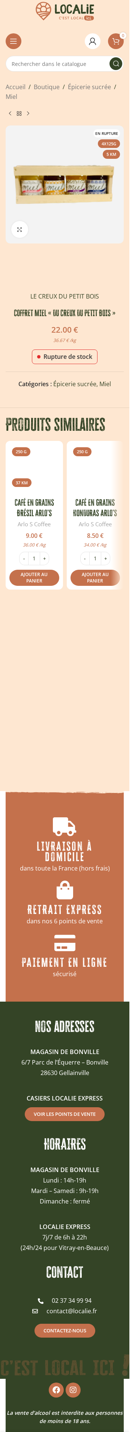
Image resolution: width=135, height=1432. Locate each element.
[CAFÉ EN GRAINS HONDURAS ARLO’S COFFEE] (95, 469)
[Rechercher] (116, 63)
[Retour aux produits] (19, 113)
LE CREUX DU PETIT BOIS (64, 296)
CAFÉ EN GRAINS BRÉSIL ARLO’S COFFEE (34, 513)
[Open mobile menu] (13, 41)
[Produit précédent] (10, 113)
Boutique (47, 87)
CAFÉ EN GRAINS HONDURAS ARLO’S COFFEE (95, 513)
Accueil (16, 87)
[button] (34, 578)
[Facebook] (56, 1389)
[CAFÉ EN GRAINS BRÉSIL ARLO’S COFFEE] (34, 469)
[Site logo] (65, 10)
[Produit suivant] (28, 113)
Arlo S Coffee (34, 524)
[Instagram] (73, 1389)
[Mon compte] (92, 41)
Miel (11, 97)
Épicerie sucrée (89, 87)
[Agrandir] (19, 229)
